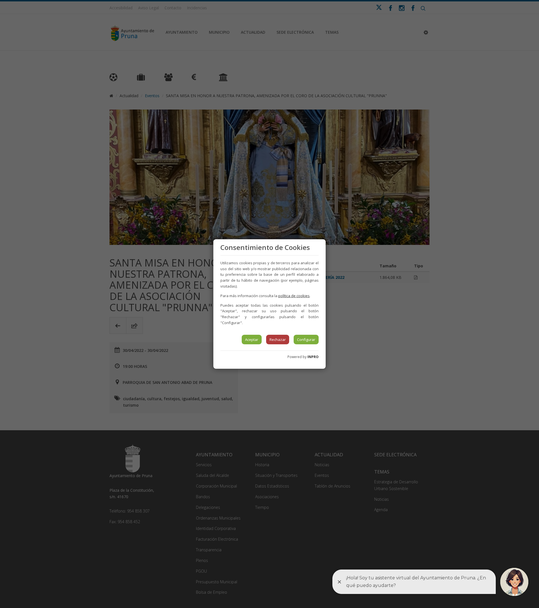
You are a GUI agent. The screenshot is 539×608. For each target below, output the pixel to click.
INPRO (313, 356)
